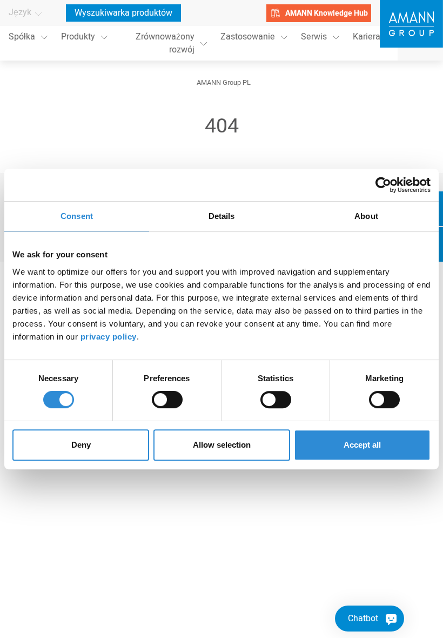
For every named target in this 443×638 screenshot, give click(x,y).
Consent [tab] (77, 216)
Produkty (78, 36)
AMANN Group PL (224, 83)
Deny (81, 444)
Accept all (362, 444)
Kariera (366, 36)
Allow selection (222, 444)
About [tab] (366, 216)
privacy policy (108, 336)
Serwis (314, 36)
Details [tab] (222, 216)
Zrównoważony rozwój (165, 43)
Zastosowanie (247, 36)
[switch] (167, 399)
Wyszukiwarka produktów (123, 12)
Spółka (22, 36)
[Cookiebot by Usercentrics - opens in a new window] (383, 185)
